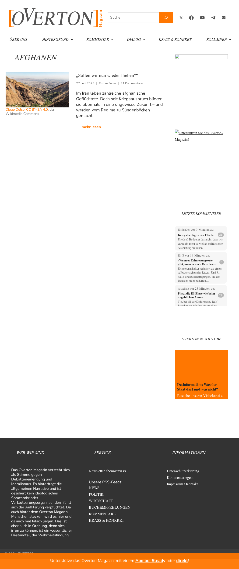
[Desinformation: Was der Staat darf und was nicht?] (201, 365)
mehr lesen (91, 127)
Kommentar (97, 39)
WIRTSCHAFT (101, 500)
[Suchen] (166, 17)
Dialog (134, 39)
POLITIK (96, 494)
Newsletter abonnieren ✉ (107, 470)
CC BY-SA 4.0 (37, 109)
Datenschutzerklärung (183, 470)
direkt (182, 560)
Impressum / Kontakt (182, 483)
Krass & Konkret (175, 39)
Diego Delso (15, 109)
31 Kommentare (132, 83)
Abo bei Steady (150, 560)
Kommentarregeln (180, 477)
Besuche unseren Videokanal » (200, 395)
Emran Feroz (107, 83)
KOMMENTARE (102, 513)
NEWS (94, 487)
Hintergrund (55, 39)
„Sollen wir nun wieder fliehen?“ (107, 75)
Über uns (18, 39)
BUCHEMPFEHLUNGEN (109, 507)
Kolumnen (216, 39)
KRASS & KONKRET (106, 520)
